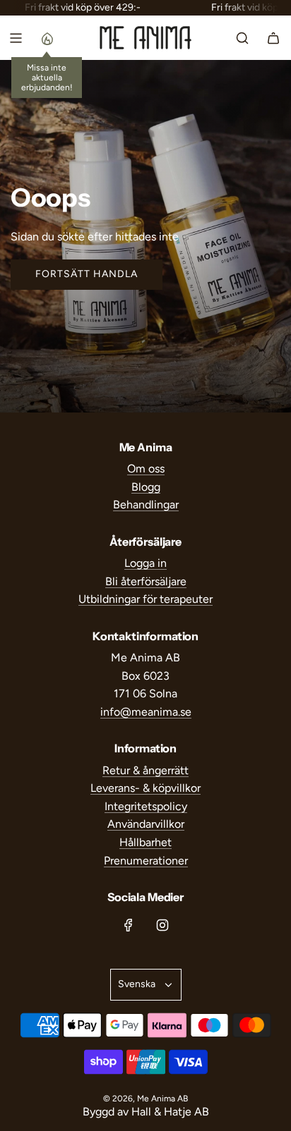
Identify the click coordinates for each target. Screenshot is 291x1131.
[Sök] (242, 38)
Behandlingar (146, 504)
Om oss (146, 468)
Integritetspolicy (146, 806)
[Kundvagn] (273, 38)
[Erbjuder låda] (46, 38)
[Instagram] (162, 925)
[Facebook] (128, 925)
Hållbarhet (145, 842)
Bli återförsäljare (145, 581)
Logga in (145, 563)
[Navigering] (15, 38)
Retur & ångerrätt (145, 770)
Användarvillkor (145, 824)
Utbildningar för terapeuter (145, 599)
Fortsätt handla (86, 274)
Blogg (145, 487)
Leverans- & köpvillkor (145, 788)
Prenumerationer (146, 860)
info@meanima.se (145, 712)
